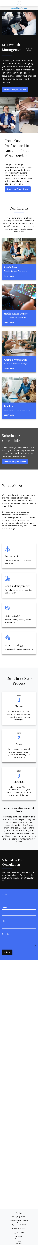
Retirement (19, 1236)
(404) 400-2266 (21, 1217)
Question (6, 934)
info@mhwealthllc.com (19, 1228)
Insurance (19, 1244)
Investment (19, 1239)
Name (4, 894)
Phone (4, 921)
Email (4, 907)
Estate (19, 1241)
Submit (7, 952)
